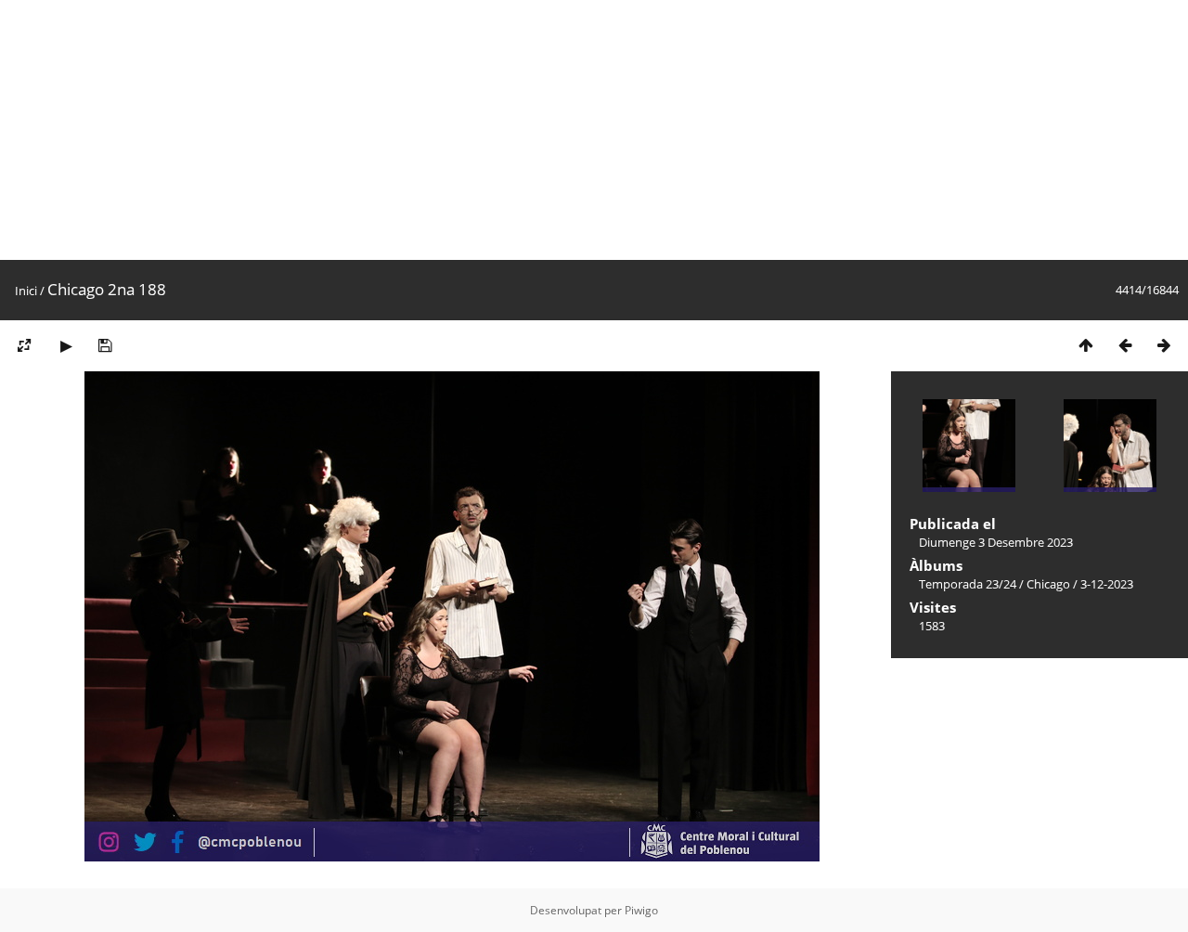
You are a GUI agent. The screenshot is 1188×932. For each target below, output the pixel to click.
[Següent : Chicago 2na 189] (1163, 345)
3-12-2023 (1106, 584)
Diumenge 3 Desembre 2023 (996, 542)
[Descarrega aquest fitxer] (104, 345)
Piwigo (641, 910)
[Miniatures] (1085, 345)
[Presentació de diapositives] (65, 345)
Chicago (1048, 584)
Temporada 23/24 (967, 584)
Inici (26, 290)
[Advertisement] (557, 130)
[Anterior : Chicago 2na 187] (1124, 345)
